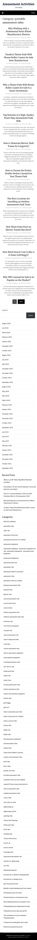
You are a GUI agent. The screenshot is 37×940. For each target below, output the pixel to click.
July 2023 (5, 432)
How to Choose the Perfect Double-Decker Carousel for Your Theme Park (18, 173)
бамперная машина (10, 870)
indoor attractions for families (13, 716)
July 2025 (5, 360)
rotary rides (7, 798)
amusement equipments (11, 558)
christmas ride (8, 621)
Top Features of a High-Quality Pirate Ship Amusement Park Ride (18, 118)
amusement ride (9, 567)
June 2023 (5, 436)
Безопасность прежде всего (13, 879)
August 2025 (6, 355)
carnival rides (8, 608)
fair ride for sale (9, 666)
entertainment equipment (12, 657)
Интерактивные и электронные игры (16, 897)
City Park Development (11, 626)
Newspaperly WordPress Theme (18, 937)
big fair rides (8, 594)
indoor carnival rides (10, 721)
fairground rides (9, 671)
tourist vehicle (8, 847)
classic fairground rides (11, 639)
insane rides (7, 725)
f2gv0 (29, 37)
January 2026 (6, 341)
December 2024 (7, 369)
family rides (7, 680)
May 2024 (5, 391)
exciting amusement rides (12, 662)
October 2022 (6, 464)
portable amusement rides (12, 775)
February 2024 (7, 405)
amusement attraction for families (15, 540)
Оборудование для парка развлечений (17, 906)
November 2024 (7, 373)
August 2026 (6, 323)
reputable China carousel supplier (14, 780)
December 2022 (7, 454)
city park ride (8, 630)
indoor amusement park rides (13, 712)
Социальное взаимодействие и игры (16, 922)
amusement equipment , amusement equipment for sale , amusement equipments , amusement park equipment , (20, 551)
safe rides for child (10, 802)
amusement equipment (11, 544)
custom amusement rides (12, 648)
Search (5, 310)
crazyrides (7, 644)
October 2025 (6, 350)
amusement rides (9, 576)
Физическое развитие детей (13, 927)
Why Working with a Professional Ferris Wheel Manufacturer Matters (18, 31)
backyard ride (8, 590)
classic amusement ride (11, 635)
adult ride (7, 530)
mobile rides (7, 748)
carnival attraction (10, 603)
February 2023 (7, 445)
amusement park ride (10, 562)
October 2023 (6, 423)
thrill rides (7, 829)
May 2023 (5, 441)
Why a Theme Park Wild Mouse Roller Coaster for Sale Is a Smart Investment (18, 88)
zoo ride (6, 865)
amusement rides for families (13, 580)
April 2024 (5, 396)
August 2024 (6, 387)
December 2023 (7, 414)
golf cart (6, 707)
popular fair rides (9, 770)
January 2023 (6, 450)
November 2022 (7, 459)
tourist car (7, 843)
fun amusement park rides (12, 685)
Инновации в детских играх (13, 893)
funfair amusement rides (11, 689)
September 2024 (7, 382)
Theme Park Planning (10, 820)
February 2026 (7, 337)
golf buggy (7, 703)
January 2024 (6, 409)
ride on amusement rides (11, 789)
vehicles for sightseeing (11, 861)
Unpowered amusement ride (13, 856)
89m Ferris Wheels (10, 521)
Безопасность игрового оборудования (16, 875)
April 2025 (5, 364)
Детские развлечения (11, 884)
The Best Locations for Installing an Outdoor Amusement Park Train (18, 201)
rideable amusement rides (12, 793)
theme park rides (9, 825)
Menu (33, 13)
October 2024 (6, 378)
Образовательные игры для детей (15, 911)
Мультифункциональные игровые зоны (17, 902)
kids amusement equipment (12, 739)
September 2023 (7, 427)
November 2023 (7, 418)
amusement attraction (11, 535)
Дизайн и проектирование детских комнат (17, 888)
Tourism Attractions (10, 838)
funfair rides (8, 698)
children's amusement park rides (14, 617)
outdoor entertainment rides (13, 757)
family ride (7, 675)
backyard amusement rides (12, 585)
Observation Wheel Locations (13, 752)
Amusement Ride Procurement (13, 572)
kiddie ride (7, 730)
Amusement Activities (18, 4)
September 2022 (7, 468)
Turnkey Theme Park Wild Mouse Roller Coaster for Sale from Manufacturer (18, 57)
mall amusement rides (10, 743)
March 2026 (6, 332)
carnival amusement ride (11, 599)
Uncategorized (8, 852)
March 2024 (6, 400)
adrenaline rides (9, 526)
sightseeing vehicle (10, 811)
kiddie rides (7, 734)
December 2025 (7, 346)
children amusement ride (11, 612)
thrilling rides (8, 834)
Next (21, 301)
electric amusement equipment (13, 653)
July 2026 (5, 328)
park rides (7, 761)
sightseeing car (9, 807)
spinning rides (8, 816)
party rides (7, 766)
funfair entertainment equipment (14, 694)
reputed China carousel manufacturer (16, 784)
